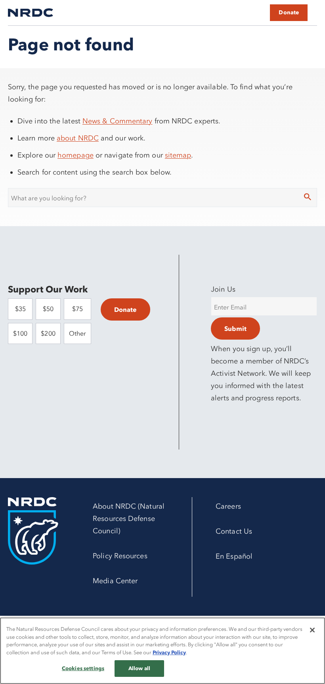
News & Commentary (117, 121)
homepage (75, 155)
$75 (77, 309)
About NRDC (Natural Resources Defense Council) (128, 518)
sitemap (178, 155)
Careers (228, 506)
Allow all (139, 668)
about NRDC (78, 138)
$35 (20, 309)
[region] (162, 650)
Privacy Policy (169, 652)
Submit (235, 328)
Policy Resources (120, 555)
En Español (234, 556)
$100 (20, 333)
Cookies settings (83, 668)
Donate (289, 12)
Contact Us (234, 531)
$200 (48, 333)
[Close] (312, 630)
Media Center (115, 580)
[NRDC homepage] (30, 12)
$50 (48, 309)
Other (77, 333)
